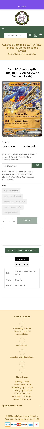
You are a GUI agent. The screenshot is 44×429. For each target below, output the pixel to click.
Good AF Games (14, 54)
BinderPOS (34, 419)
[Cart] (40, 35)
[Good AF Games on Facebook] (20, 3)
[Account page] (35, 35)
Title (4, 186)
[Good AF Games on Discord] (24, 3)
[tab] (22, 259)
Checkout (22, 7)
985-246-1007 (22, 345)
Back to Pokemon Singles (24, 250)
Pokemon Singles (29, 54)
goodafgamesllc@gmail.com (22, 357)
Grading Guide (29, 146)
